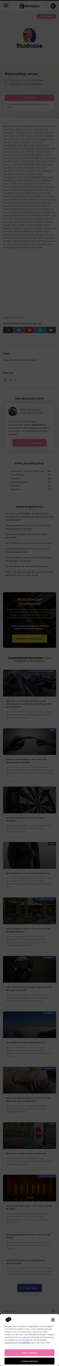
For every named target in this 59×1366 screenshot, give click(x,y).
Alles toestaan (29, 1353)
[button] (52, 1319)
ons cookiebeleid (22, 1343)
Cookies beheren (29, 1361)
